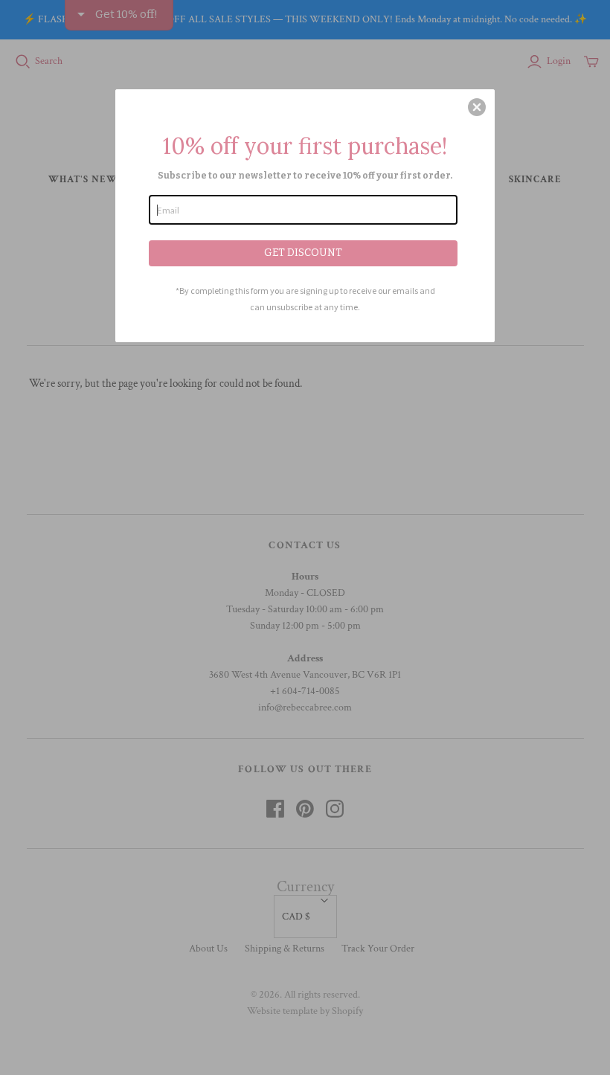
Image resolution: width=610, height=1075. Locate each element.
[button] (477, 107)
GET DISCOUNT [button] (303, 252)
